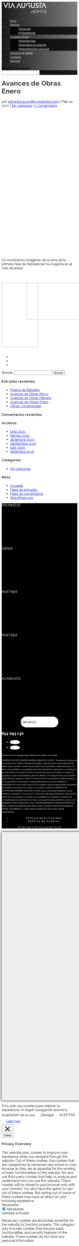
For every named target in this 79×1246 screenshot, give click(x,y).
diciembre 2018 (22, 452)
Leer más (13, 1121)
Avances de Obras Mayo (29, 394)
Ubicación (25, 28)
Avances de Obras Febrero (30, 398)
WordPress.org (21, 498)
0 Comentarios (45, 106)
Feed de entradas (23, 490)
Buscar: (7, 373)
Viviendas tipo (27, 41)
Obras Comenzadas (25, 406)
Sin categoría (22, 106)
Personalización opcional (34, 49)
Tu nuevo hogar (19, 36)
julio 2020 (17, 448)
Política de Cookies (43, 821)
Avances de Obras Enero (29, 402)
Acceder (16, 486)
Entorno (15, 24)
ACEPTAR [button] (67, 1115)
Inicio (13, 20)
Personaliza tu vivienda (32, 45)
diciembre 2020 (22, 440)
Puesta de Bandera (25, 390)
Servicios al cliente (21, 53)
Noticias (15, 61)
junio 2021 (17, 432)
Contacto (15, 57)
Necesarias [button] (10, 1205)
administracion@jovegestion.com (33, 102)
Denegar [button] (47, 1115)
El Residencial (27, 32)
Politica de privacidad (44, 818)
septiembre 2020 (23, 444)
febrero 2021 (20, 436)
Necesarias (15, 1209)
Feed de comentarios (26, 494)
